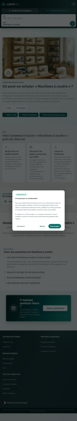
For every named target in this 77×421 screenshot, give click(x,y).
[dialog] (38, 210)
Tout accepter (54, 226)
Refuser (42, 226)
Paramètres (21, 226)
